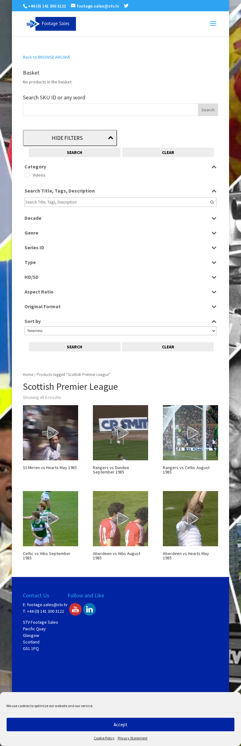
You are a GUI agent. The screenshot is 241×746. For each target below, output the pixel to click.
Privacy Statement (132, 738)
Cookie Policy (104, 738)
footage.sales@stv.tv (47, 604)
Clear (168, 152)
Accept (120, 724)
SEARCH (74, 152)
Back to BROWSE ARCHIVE (47, 57)
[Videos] (26, 174)
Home (28, 374)
